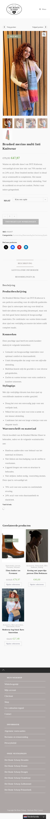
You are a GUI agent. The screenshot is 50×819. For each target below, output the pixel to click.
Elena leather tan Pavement (13, 572)
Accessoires (17, 235)
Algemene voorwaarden (15, 731)
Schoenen (17, 567)
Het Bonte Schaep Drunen (16, 766)
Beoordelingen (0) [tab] (25, 277)
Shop (7, 702)
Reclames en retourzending (16, 737)
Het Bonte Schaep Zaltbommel (18, 784)
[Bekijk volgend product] (45, 27)
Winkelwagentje (12, 684)
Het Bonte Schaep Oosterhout (17, 778)
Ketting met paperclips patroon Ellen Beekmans (37, 572)
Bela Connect (38, 810)
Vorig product (11, 27)
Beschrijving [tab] (25, 263)
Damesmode (27, 235)
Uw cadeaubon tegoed (14, 708)
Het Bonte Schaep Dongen (16, 772)
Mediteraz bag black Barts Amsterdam (13, 631)
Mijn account (10, 690)
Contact (8, 714)
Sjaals (45, 235)
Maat (7, 201)
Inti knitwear (37, 235)
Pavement (9, 567)
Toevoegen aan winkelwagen (20, 222)
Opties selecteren (13, 584)
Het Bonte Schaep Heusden (17, 760)
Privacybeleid (10, 743)
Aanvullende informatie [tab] (25, 270)
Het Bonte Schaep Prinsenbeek (18, 790)
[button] (44, 34)
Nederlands (33, 817)
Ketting (40, 567)
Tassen (17, 626)
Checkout (9, 696)
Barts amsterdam (17, 625)
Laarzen (17, 566)
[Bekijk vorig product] (4, 27)
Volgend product (37, 27)
